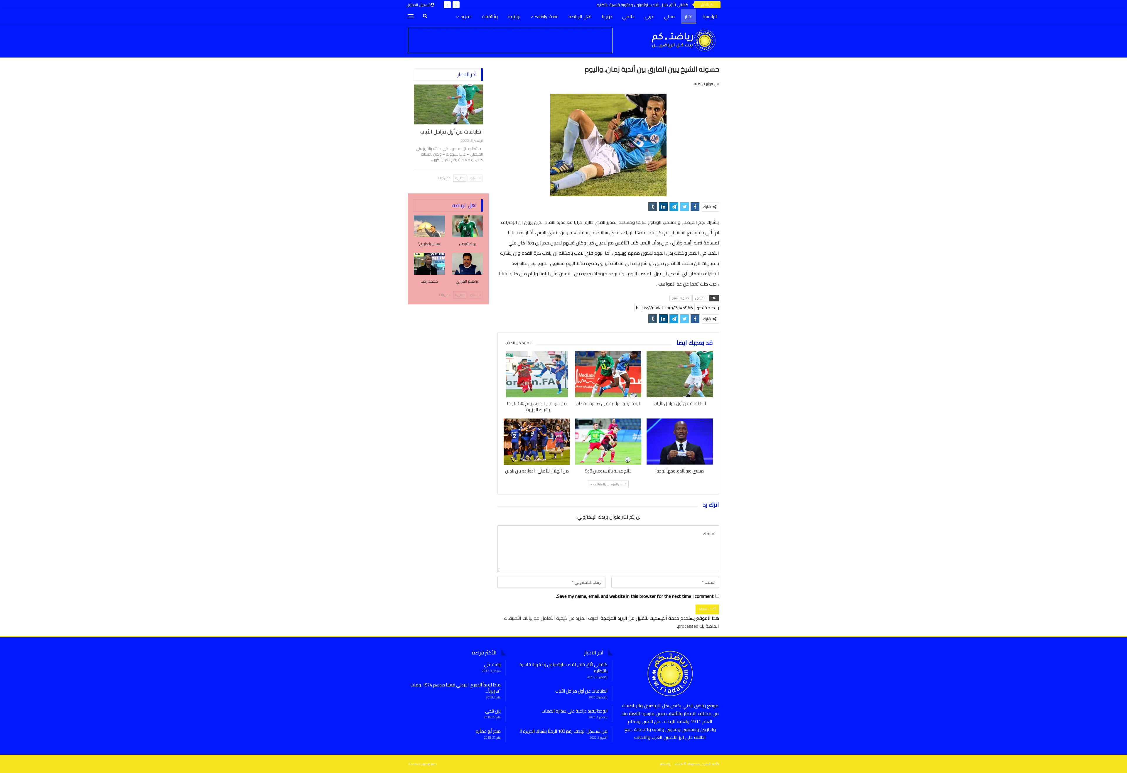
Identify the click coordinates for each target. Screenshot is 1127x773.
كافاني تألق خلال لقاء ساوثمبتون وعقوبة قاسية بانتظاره (642, 4)
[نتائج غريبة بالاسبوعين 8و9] (608, 441)
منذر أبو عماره (488, 731)
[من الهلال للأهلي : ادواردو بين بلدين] (537, 441)
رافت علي (492, 664)
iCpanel (414, 763)
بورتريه (514, 16)
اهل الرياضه (580, 16)
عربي (649, 16)
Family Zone (546, 16)
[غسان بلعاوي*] (429, 226)
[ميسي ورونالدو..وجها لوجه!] (680, 441)
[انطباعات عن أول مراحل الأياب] (680, 374)
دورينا (607, 16)
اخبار (689, 16)
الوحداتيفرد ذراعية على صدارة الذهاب (575, 711)
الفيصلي (700, 298)
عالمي (628, 16)
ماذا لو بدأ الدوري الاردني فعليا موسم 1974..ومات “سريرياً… (456, 688)
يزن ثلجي (493, 711)
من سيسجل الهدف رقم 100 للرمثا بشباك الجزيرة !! (564, 731)
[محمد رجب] (429, 264)
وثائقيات (490, 16)
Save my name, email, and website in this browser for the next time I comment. (635, 596)
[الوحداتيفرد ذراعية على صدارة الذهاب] (608, 374)
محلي (669, 16)
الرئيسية (710, 16)
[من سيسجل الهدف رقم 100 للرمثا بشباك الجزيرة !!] (537, 374)
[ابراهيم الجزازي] (467, 264)
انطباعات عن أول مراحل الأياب (451, 131)
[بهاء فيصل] (467, 226)
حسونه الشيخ (680, 298)
